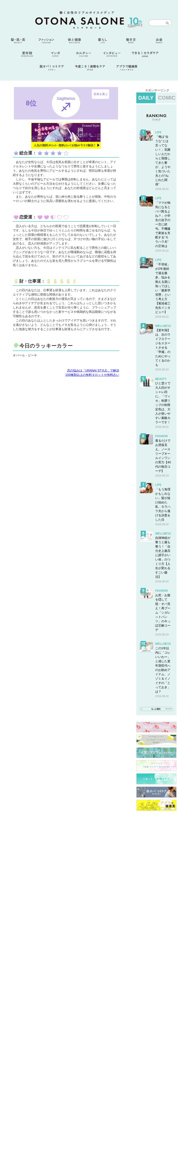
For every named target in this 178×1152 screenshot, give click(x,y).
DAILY (145, 98)
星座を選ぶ (101, 93)
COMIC (166, 98)
